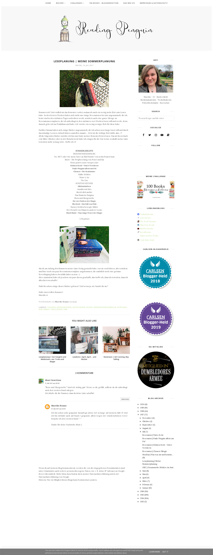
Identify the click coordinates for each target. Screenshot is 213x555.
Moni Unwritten (53, 380)
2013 (142, 501)
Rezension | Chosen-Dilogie (154, 451)
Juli (143, 432)
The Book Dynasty (148, 221)
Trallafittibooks (146, 214)
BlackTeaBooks (146, 228)
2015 (142, 495)
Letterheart (145, 218)
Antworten (125, 399)
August (145, 428)
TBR (65, 309)
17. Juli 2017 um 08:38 (52, 383)
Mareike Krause (59, 406)
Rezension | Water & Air (152, 435)
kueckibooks (145, 232)
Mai (144, 474)
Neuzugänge (78, 307)
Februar (145, 484)
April (144, 477)
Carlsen (51, 307)
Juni (144, 471)
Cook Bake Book (147, 240)
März (144, 481)
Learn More (154, 552)
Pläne (89, 307)
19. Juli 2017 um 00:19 (58, 409)
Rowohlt (122, 307)
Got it (165, 552)
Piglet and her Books (149, 236)
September (147, 425)
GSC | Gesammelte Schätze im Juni (157, 467)
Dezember (147, 418)
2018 (142, 411)
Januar (145, 488)
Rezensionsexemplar (105, 307)
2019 (142, 407)
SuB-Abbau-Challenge (50, 309)
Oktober (146, 421)
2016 (142, 491)
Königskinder (64, 307)
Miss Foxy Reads (147, 225)
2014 (142, 498)
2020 (142, 404)
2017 (142, 414)
